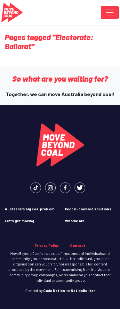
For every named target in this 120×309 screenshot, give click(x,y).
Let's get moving (19, 221)
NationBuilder (83, 291)
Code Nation (54, 291)
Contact (77, 245)
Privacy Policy (47, 245)
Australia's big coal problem (29, 209)
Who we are (74, 221)
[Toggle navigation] (110, 12)
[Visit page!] (35, 187)
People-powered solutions (88, 209)
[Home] (12, 12)
